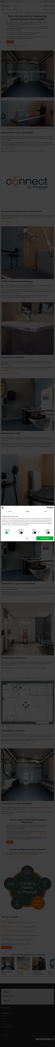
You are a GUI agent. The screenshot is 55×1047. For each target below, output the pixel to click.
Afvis (27, 538)
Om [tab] (45, 511)
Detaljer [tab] (27, 511)
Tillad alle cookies (45, 538)
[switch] (21, 533)
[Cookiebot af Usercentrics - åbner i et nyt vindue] (47, 508)
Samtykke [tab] (9, 511)
